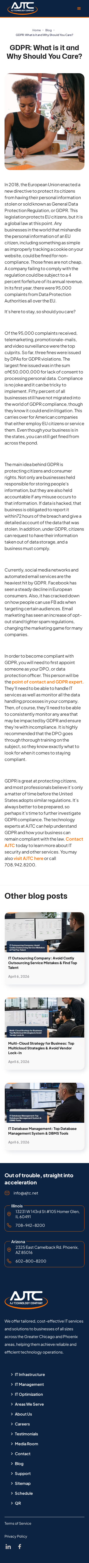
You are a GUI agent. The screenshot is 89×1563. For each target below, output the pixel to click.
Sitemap (23, 1483)
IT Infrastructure (30, 1374)
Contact (22, 1453)
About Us (23, 1414)
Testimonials (26, 1434)
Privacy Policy (16, 1536)
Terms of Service (18, 1523)
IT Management (29, 1384)
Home (36, 30)
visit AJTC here (28, 858)
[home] (21, 8)
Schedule (24, 1493)
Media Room (26, 1444)
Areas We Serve (29, 1404)
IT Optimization (29, 1394)
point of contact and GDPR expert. (48, 681)
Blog (48, 30)
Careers (22, 1424)
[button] (79, 8)
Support (23, 1473)
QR (18, 1503)
